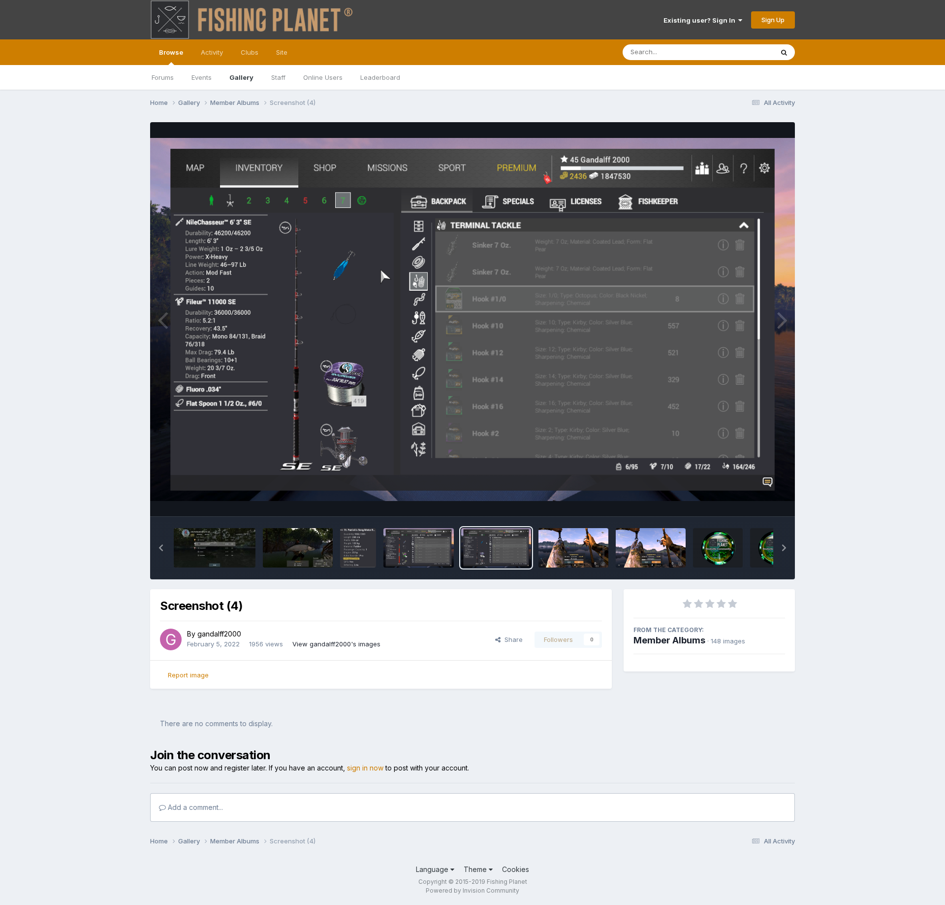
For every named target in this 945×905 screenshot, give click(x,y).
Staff (278, 77)
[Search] (784, 52)
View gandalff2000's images (336, 644)
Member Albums (669, 640)
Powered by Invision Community (472, 890)
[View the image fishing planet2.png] (718, 548)
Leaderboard (380, 77)
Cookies (515, 869)
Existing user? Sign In (700, 20)
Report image (188, 675)
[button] (161, 548)
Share (512, 639)
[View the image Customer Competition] (214, 548)
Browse (171, 52)
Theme (476, 869)
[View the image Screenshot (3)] (418, 548)
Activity (212, 52)
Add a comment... (194, 807)
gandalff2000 (219, 634)
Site (281, 52)
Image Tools (754, 499)
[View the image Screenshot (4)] (496, 548)
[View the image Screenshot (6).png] (573, 548)
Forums (163, 77)
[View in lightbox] (472, 319)
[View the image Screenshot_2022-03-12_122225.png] (358, 548)
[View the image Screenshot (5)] (651, 548)
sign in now (365, 768)
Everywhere (742, 52)
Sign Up (773, 20)
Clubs (249, 52)
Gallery (241, 77)
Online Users (323, 77)
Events (201, 77)
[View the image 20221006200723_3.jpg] (298, 548)
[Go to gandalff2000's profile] (171, 639)
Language (433, 869)
